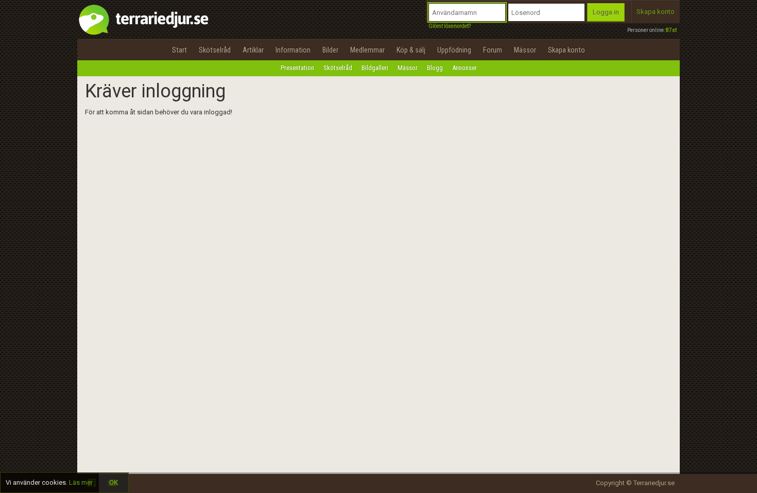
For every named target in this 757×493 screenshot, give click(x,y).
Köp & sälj (411, 50)
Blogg (435, 68)
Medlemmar (367, 50)
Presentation (297, 68)
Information (293, 50)
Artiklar (253, 50)
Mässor (525, 50)
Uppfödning (454, 50)
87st (671, 30)
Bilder (330, 50)
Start (179, 50)
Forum (492, 50)
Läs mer (81, 482)
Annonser (464, 68)
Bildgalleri (375, 68)
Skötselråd (215, 50)
